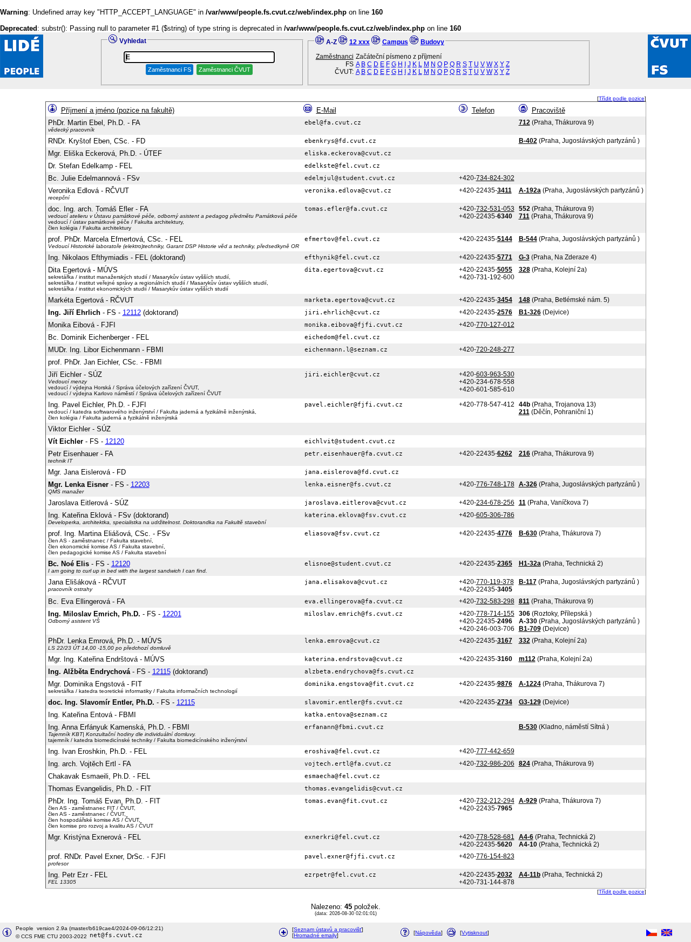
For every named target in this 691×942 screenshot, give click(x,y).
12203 (140, 484)
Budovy (432, 42)
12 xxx (359, 42)
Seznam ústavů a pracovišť (328, 929)
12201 (171, 614)
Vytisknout (474, 933)
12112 (132, 312)
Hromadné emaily (315, 935)
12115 (161, 672)
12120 (114, 441)
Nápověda (428, 933)
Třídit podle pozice (622, 98)
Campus (395, 42)
